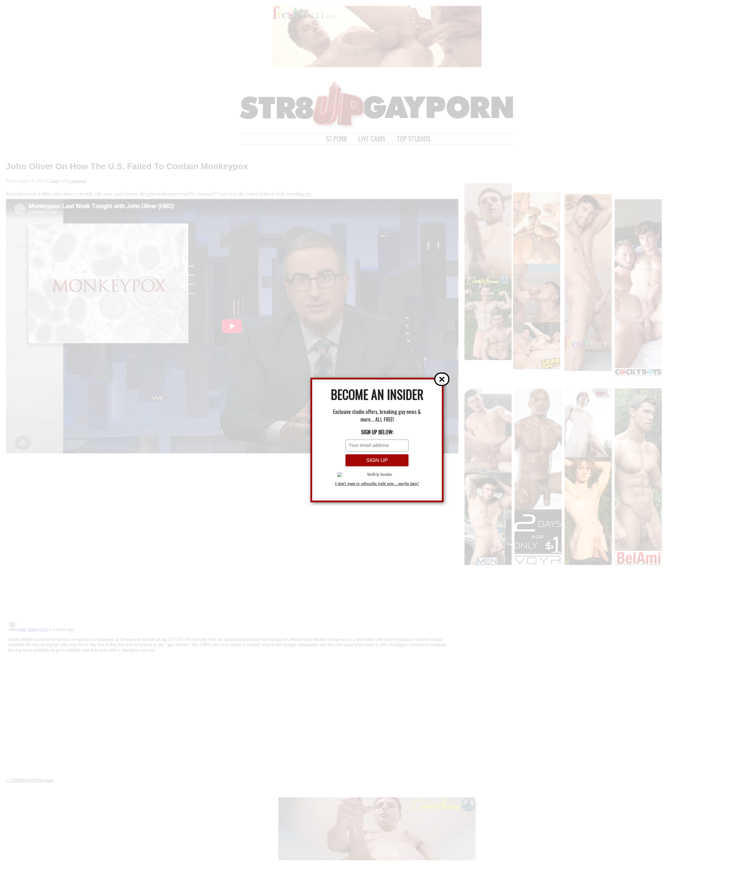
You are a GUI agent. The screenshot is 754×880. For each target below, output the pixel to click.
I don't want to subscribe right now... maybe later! (377, 483)
